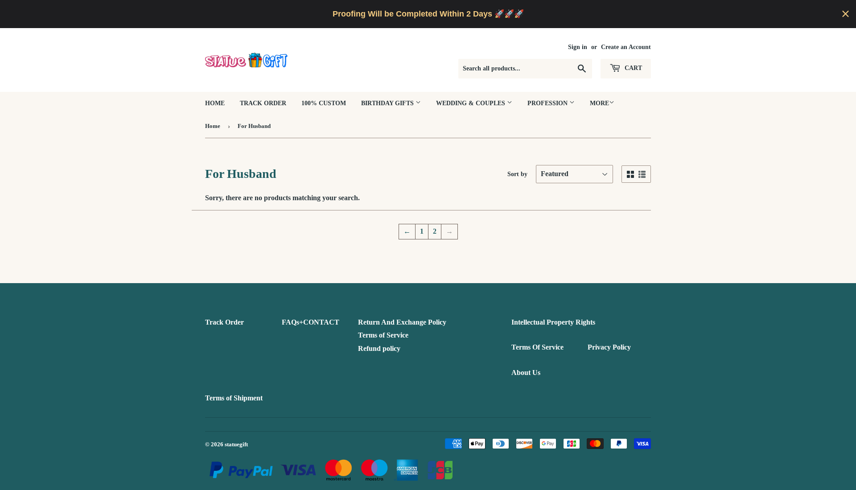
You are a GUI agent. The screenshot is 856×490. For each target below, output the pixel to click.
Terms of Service (383, 335)
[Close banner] (846, 14)
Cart (632, 68)
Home (215, 103)
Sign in (577, 47)
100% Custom (323, 103)
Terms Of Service (537, 347)
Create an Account (626, 47)
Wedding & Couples (471, 103)
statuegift (236, 444)
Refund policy (379, 348)
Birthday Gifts (388, 103)
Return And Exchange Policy (402, 322)
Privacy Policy (609, 347)
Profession (548, 103)
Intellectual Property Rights (553, 322)
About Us (525, 372)
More (599, 103)
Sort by (517, 174)
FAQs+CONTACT (310, 322)
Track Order (263, 103)
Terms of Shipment (234, 398)
